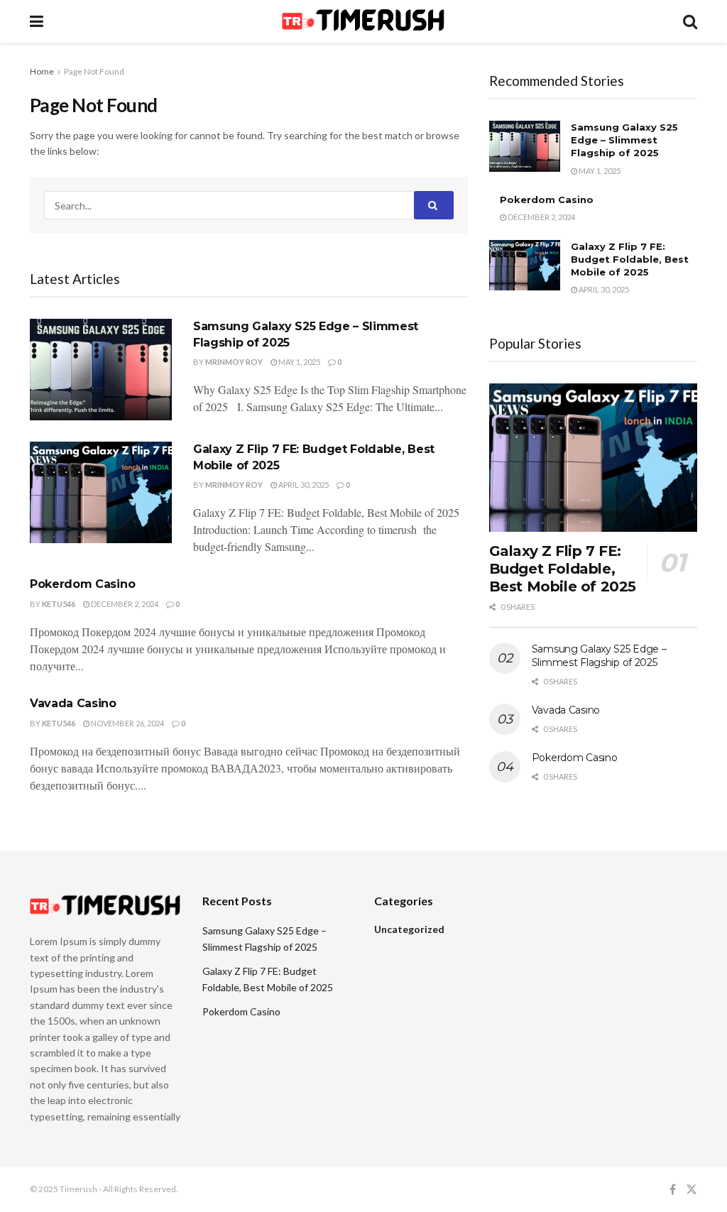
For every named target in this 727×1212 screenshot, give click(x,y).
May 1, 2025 (298, 361)
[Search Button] (434, 205)
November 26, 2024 (126, 723)
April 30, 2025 (303, 484)
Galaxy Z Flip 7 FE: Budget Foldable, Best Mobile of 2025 (630, 259)
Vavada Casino (73, 703)
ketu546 (58, 603)
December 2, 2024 (123, 603)
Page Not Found (94, 71)
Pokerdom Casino (82, 584)
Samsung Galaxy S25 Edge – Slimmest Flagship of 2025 (624, 139)
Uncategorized (409, 929)
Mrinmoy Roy (234, 361)
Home (42, 71)
